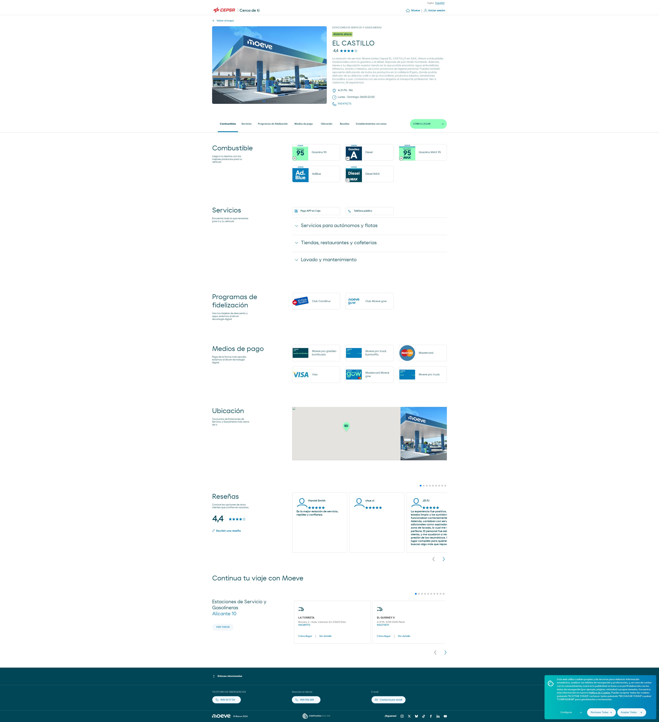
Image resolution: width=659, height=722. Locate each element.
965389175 (304, 625)
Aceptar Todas (629, 712)
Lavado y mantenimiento (329, 259)
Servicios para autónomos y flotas (339, 225)
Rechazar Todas (599, 712)
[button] (346, 428)
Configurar (566, 712)
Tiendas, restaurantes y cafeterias (339, 242)
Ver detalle (325, 636)
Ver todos (223, 627)
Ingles (430, 3)
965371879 (383, 625)
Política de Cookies (599, 693)
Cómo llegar (305, 636)
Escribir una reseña (228, 530)
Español (439, 3)
